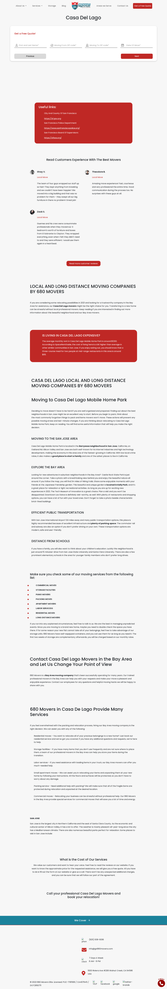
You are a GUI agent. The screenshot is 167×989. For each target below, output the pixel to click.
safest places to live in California (112, 456)
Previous (30, 56)
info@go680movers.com (101, 948)
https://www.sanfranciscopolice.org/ (62, 128)
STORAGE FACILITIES (45, 590)
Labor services (41, 762)
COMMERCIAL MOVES (46, 585)
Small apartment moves (45, 772)
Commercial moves (43, 796)
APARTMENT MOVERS (46, 603)
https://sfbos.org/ (53, 137)
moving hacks (110, 682)
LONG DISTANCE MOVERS (48, 617)
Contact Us (122, 5)
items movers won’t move (92, 417)
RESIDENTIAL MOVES (45, 613)
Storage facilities (42, 749)
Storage (52, 5)
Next (137, 56)
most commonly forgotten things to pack (55, 417)
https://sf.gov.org (52, 118)
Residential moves (42, 735)
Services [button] (36, 5)
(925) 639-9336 (96, 939)
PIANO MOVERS (43, 594)
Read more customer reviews (83, 263)
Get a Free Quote (142, 5)
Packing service (41, 786)
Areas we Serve (103, 5)
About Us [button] (20, 5)
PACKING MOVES (44, 599)
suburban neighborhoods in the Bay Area (80, 474)
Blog (64, 5)
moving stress (46, 420)
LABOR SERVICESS (44, 608)
